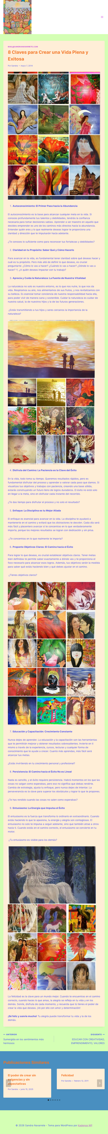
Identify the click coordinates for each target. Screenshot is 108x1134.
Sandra (14, 66)
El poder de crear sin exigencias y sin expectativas (22, 1079)
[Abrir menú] (102, 17)
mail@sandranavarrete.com (23, 47)
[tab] (48, 1100)
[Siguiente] (99, 1083)
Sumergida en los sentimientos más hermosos (23, 1039)
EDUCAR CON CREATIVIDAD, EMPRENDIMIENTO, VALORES (88, 1039)
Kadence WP (85, 1125)
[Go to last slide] (8, 1083)
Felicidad (67, 1075)
